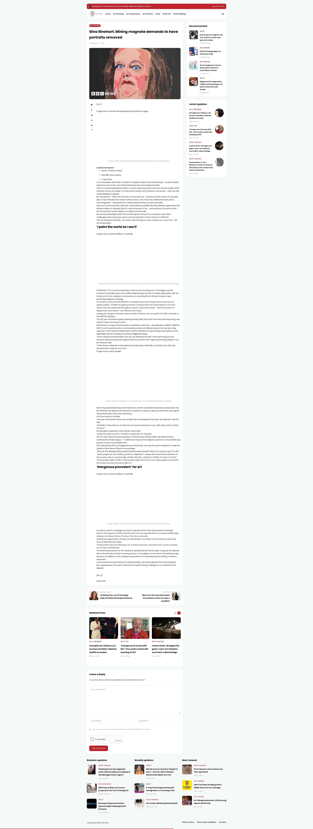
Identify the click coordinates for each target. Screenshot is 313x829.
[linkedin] (92, 125)
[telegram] (92, 120)
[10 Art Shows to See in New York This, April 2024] (187, 769)
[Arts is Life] (95, 14)
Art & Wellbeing (95, 642)
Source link (101, 581)
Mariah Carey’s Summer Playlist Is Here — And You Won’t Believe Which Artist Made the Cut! (162, 772)
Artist (202, 31)
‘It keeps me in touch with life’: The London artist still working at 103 (120, 6)
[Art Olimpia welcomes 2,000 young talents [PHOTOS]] (187, 801)
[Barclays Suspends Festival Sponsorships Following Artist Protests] (92, 804)
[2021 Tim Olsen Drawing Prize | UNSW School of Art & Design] (187, 785)
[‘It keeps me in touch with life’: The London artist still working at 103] (90, 6)
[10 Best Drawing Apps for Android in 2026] (193, 51)
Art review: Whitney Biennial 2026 (161, 803)
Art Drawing (205, 48)
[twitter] (92, 110)
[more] (92, 130)
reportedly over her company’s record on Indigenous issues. (122, 334)
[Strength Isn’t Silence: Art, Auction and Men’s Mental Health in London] (103, 628)
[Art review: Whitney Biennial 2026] (139, 804)
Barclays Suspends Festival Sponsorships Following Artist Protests (112, 806)
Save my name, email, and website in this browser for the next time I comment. (121, 729)
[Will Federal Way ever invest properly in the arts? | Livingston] (92, 788)
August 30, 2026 (218, 6)
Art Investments (104, 784)
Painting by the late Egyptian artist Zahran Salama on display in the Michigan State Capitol (114, 772)
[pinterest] (92, 115)
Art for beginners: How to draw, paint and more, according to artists (210, 67)
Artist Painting (158, 642)
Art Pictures (95, 25)
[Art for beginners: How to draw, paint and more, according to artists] (193, 65)
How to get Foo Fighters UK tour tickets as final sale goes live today (211, 37)
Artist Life (124, 642)
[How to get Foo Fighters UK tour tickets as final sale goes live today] (193, 34)
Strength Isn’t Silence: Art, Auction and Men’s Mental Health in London (103, 649)
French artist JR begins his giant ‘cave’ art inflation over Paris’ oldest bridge (165, 649)
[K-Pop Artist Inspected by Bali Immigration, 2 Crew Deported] (139, 788)
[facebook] (92, 105)
